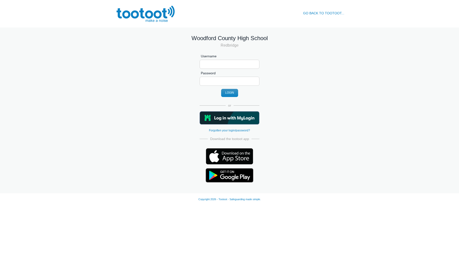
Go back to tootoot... (323, 13)
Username (209, 56)
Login (229, 92)
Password (208, 73)
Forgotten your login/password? (229, 130)
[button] (229, 117)
